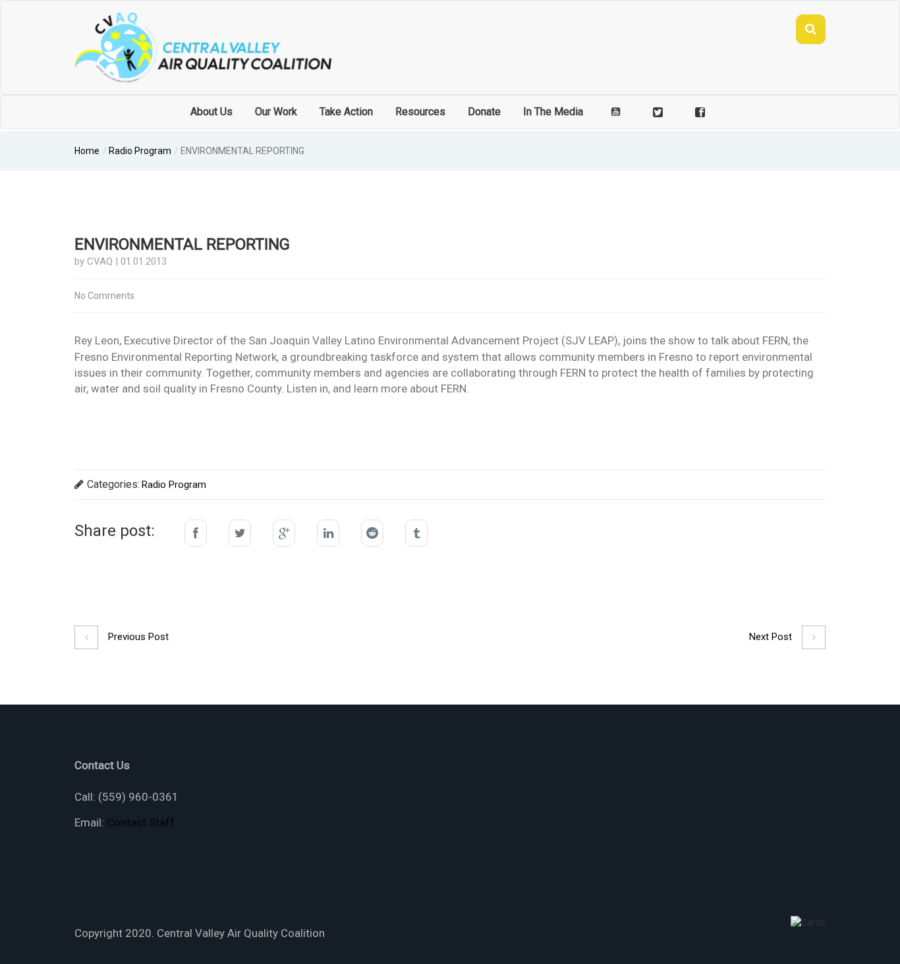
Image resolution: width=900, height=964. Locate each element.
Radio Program (140, 151)
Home (86, 151)
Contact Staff (141, 822)
